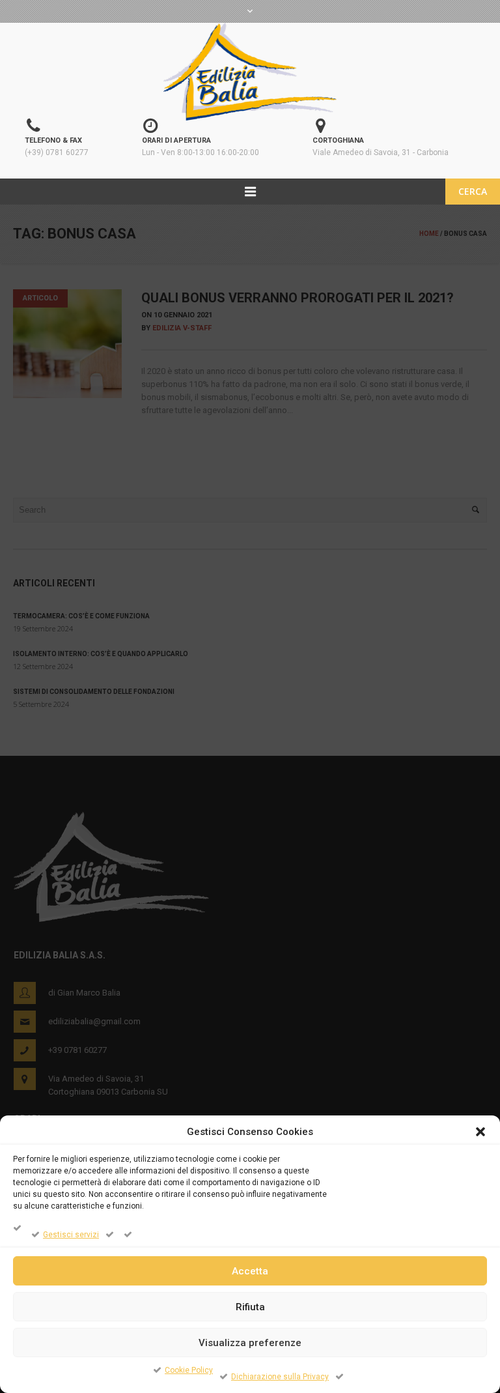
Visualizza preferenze (250, 1343)
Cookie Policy (189, 1370)
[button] (480, 1131)
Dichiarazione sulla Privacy (280, 1376)
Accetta (250, 1271)
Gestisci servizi (71, 1234)
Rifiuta (250, 1307)
